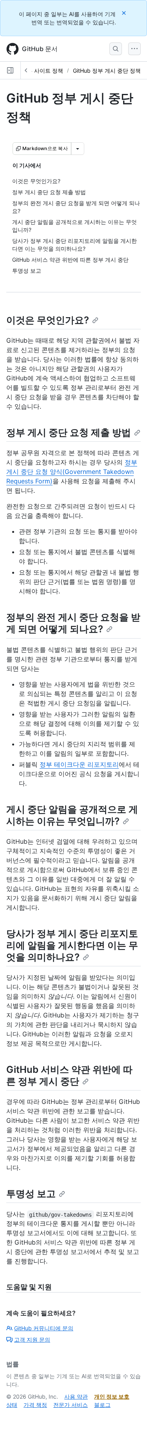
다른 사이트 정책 (42, 70)
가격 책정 (35, 1404)
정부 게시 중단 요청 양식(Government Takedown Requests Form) (71, 471)
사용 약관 (76, 1396)
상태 (11, 1404)
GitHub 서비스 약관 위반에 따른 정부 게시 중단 (69, 1075)
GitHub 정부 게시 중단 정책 (107, 70)
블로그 (102, 1404)
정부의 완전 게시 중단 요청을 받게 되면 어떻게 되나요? (73, 623)
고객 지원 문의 (32, 1339)
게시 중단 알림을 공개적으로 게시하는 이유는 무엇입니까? (72, 815)
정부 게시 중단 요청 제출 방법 (68, 432)
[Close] (124, 12)
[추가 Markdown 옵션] (77, 148)
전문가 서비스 (70, 1404)
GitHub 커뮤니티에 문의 (43, 1328)
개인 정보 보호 (111, 1396)
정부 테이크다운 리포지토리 (79, 764)
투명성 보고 (31, 1193)
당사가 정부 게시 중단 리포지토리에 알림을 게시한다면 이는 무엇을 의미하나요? (72, 945)
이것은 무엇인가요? (47, 320)
